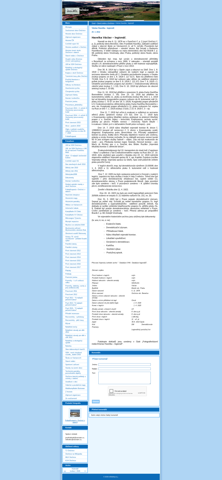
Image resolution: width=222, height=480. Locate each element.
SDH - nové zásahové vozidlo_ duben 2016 (73, 354)
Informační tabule (71, 208)
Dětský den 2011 (71, 171)
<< (65, 471)
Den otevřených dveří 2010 (75, 164)
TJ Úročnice (69, 451)
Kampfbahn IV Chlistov (74, 215)
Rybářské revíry (71, 327)
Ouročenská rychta (72, 88)
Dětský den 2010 (71, 168)
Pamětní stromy (71, 247)
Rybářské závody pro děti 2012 (74, 331)
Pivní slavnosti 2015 (73, 122)
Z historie (68, 392)
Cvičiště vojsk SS (72, 44)
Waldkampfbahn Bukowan (75, 388)
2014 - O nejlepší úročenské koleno (75, 157)
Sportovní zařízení (72, 365)
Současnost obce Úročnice (75, 30)
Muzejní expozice (71, 221)
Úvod (93, 23)
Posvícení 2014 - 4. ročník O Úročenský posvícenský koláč (76, 117)
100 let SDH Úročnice (73, 64)
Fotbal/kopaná (70, 136)
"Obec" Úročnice (77, 9)
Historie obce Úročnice (73, 34)
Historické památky (72, 201)
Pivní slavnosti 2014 (73, 257)
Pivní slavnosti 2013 (73, 254)
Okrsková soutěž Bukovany (75, 233)
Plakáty (68, 271)
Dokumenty (69, 178)
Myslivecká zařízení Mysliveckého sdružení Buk (75, 229)
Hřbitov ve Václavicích (73, 205)
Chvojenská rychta (72, 91)
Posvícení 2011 (71, 291)
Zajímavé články (71, 95)
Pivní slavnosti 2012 (73, 251)
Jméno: (95, 365)
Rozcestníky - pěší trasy (74, 320)
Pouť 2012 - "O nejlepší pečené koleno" (74, 299)
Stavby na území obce (73, 368)
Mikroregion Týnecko (73, 218)
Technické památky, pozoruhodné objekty (73, 372)
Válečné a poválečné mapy (75, 385)
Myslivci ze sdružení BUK (75, 225)
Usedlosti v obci (71, 382)
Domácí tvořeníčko (72, 98)
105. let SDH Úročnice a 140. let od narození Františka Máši (76, 150)
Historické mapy (71, 198)
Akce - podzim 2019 (72, 126)
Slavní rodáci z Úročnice (105, 23)
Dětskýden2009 (71, 174)
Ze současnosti (71, 398)
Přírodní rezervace (72, 313)
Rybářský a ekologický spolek (73, 342)
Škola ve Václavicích (73, 358)
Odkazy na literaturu (72, 85)
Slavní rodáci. (70, 361)
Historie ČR (69, 40)
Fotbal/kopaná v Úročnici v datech (75, 190)
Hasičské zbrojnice (72, 195)
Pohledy (68, 274)
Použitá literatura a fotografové (72, 80)
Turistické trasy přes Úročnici (76, 76)
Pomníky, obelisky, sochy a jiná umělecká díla (75, 287)
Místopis (68, 27)
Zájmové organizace (72, 37)
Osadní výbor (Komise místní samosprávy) (73, 60)
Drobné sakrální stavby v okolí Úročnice (74, 185)
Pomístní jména (71, 101)
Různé (67, 323)
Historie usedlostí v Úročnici (75, 47)
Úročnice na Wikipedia (73, 454)
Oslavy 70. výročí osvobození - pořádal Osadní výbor (76, 239)
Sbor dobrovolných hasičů (75, 349)
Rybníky (68, 346)
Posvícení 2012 (71, 294)
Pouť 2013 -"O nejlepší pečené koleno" (73, 304)
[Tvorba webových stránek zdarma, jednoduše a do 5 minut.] (118, 477)
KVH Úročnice (70, 461)
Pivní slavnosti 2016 (73, 264)
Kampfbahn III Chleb (73, 211)
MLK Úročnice (70, 457)
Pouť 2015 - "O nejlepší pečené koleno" (74, 309)
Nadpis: (95, 369)
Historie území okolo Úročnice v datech (73, 51)
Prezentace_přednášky (73, 105)
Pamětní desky (71, 244)
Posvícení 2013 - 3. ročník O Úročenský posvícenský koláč (76, 110)
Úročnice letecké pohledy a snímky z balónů (75, 377)
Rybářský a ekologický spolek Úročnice (73, 69)
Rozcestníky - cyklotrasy (74, 317)
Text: (94, 373)
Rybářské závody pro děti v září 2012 (75, 336)
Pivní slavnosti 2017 (73, 267)
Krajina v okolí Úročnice (74, 73)
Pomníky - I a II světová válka (74, 281)
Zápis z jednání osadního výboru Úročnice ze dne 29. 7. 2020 (75, 131)
